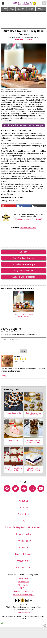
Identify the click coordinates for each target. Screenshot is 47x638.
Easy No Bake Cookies (23, 258)
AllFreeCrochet (23, 582)
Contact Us (23, 514)
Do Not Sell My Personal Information (23, 527)
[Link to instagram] (32, 488)
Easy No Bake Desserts (23, 277)
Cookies (23, 251)
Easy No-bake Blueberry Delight (33, 469)
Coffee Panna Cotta (28, 228)
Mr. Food (23, 588)
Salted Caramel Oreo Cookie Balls (33, 414)
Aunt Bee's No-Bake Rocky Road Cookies (23, 316)
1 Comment (28, 39)
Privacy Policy (23, 540)
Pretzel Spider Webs (13, 413)
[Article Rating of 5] (19, 39)
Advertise (23, 507)
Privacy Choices (23, 567)
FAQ (23, 520)
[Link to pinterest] (24, 488)
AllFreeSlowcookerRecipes (23, 595)
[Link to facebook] (7, 488)
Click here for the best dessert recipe (23, 125)
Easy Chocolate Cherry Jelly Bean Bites (13, 469)
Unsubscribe (23, 560)
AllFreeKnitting (23, 585)
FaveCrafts (23, 578)
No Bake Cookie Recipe (23, 264)
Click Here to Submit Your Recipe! (28, 219)
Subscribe (23, 547)
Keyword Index (23, 534)
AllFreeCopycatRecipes (23, 591)
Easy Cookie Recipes (23, 270)
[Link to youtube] (40, 488)
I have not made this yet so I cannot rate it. (20, 334)
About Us (23, 500)
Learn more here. (23, 612)
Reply (3, 376)
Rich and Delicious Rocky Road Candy (33, 441)
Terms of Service (23, 554)
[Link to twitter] (15, 488)
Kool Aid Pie (13, 441)
